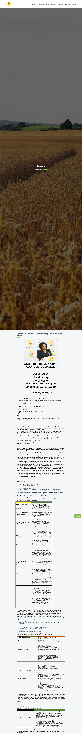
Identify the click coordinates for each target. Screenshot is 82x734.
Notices (78, 516)
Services (48, 4)
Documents (67, 4)
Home (23, 4)
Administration (42, 4)
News (39, 169)
